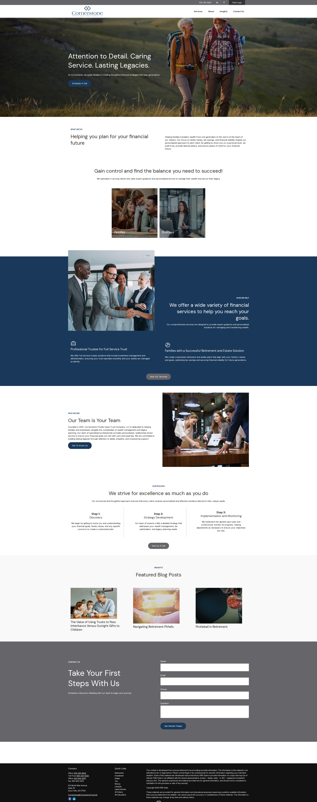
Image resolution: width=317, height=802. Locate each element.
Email (162, 675)
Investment (119, 776)
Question (164, 703)
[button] (198, 11)
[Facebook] (224, 2)
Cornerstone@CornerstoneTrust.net (82, 795)
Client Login (237, 2)
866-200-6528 (83, 776)
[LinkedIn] (217, 2)
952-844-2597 (80, 778)
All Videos (119, 792)
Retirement (119, 773)
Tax (116, 781)
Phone (163, 689)
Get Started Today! (173, 726)
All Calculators (120, 795)
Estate (117, 778)
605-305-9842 (205, 2)
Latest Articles (120, 789)
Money (117, 784)
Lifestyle (118, 787)
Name (163, 661)
